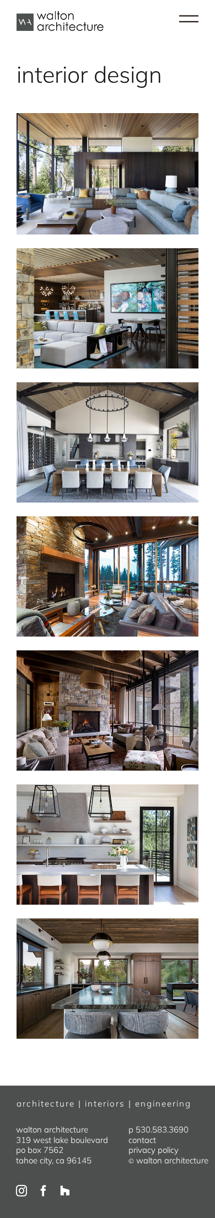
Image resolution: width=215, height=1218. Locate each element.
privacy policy (153, 1150)
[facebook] (43, 1190)
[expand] (188, 19)
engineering (163, 1103)
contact (142, 1140)
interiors (105, 1103)
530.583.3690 (162, 1129)
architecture (46, 1103)
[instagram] (21, 1190)
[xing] (65, 1190)
